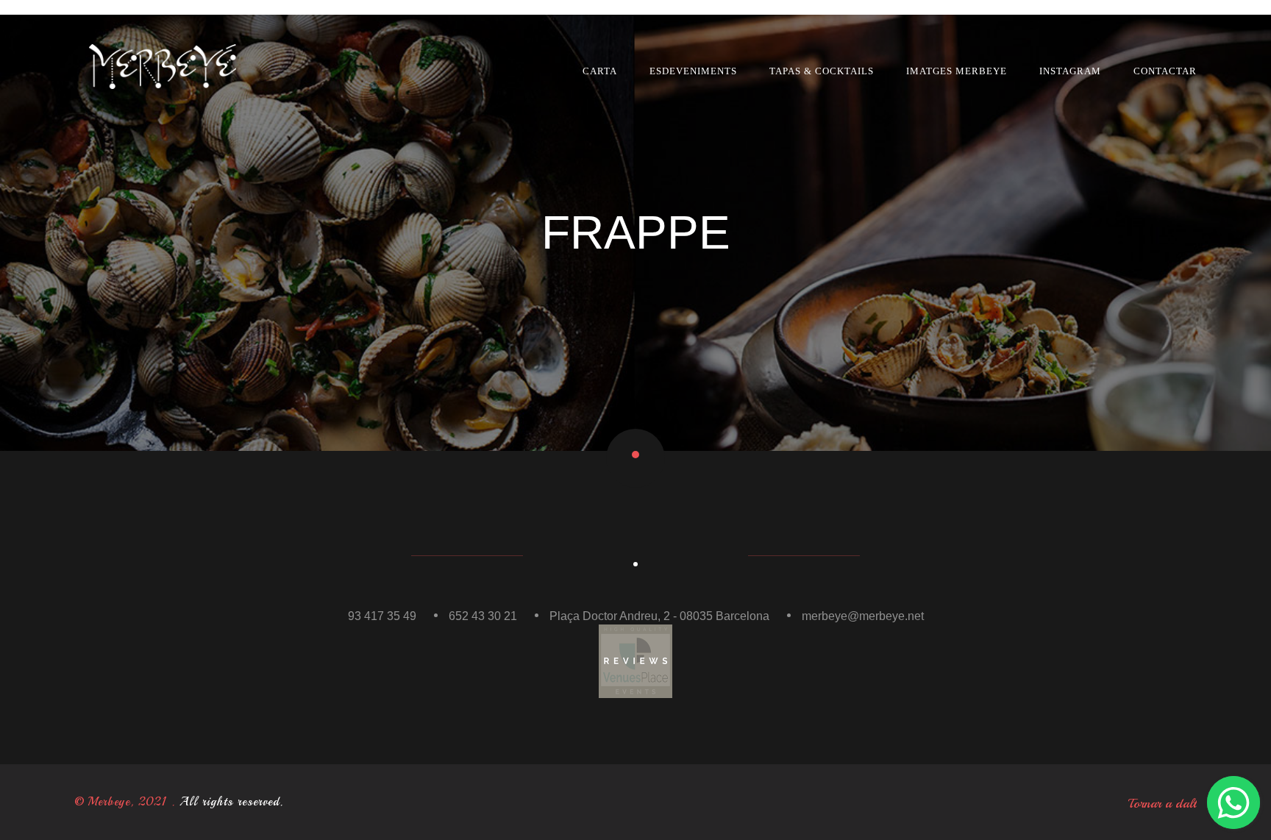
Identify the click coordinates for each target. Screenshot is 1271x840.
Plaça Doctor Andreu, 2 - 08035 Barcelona (659, 616)
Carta (600, 71)
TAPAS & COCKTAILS (821, 71)
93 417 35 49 (382, 616)
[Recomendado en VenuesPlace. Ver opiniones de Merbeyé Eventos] (635, 660)
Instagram (1070, 71)
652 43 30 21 (483, 616)
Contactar (1165, 71)
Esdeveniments (693, 71)
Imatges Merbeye (956, 71)
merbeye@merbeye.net (863, 616)
